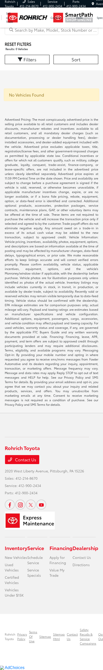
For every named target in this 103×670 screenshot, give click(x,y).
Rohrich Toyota (10, 636)
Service (35, 547)
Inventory (16, 547)
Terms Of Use (33, 636)
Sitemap (45, 636)
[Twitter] (31, 505)
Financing (61, 547)
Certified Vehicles (12, 580)
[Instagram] (20, 505)
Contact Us (25, 459)
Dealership (85, 547)
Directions (81, 564)
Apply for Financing (58, 560)
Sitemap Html (59, 636)
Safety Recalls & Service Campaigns (88, 636)
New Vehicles (16, 557)
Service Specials (34, 572)
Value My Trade (57, 572)
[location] (93, 4)
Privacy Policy (22, 636)
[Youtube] (41, 505)
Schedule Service (35, 560)
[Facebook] (10, 505)
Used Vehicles (12, 567)
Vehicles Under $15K (14, 592)
